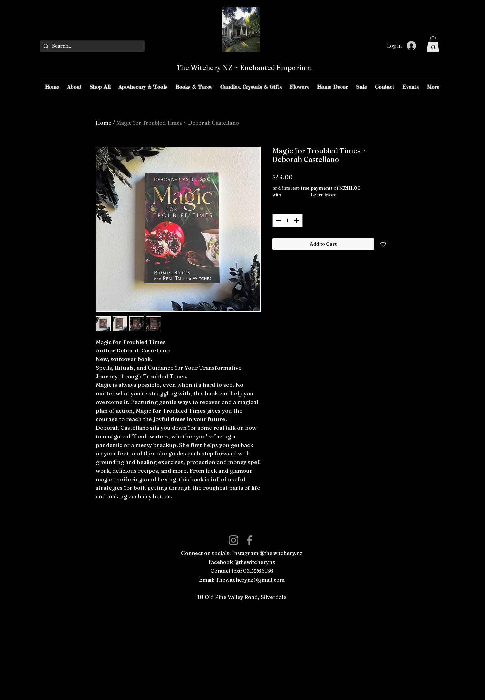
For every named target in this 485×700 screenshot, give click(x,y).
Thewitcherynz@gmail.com (250, 579)
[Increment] (297, 220)
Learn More (324, 195)
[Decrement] (277, 220)
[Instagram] (233, 540)
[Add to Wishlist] (383, 244)
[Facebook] (249, 540)
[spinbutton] (287, 220)
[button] (432, 44)
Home (103, 122)
